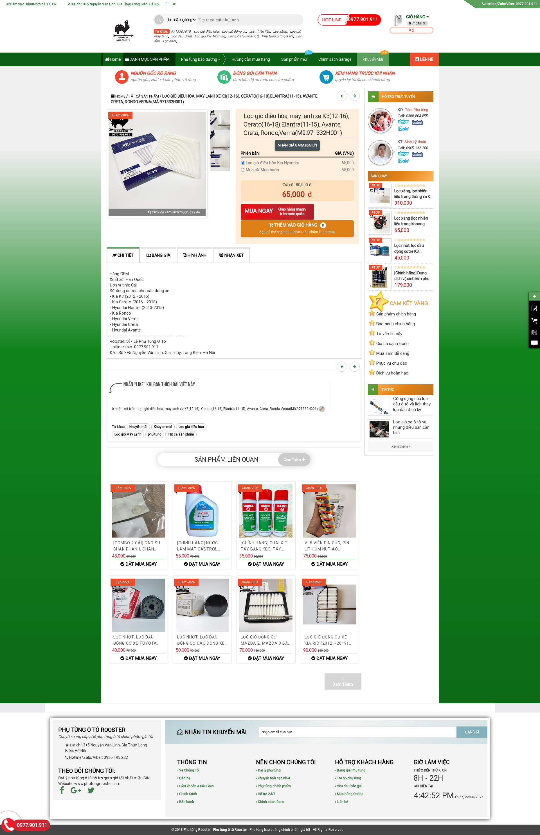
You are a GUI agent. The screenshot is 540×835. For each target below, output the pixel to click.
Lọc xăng (280, 31)
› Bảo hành (185, 802)
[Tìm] (159, 19)
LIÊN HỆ (426, 59)
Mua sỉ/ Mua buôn (262, 170)
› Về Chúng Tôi (188, 770)
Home (115, 59)
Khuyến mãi (138, 427)
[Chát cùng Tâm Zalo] (403, 128)
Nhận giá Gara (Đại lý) (297, 145)
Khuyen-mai (163, 427)
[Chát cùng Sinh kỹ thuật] (417, 154)
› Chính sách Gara (270, 802)
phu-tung (154, 434)
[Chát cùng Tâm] (417, 122)
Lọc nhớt (169, 41)
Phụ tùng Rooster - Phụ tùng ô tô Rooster (215, 830)
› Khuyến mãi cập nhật (273, 778)
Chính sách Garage (335, 59)
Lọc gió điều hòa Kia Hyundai (272, 163)
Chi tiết (125, 255)
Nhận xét (233, 255)
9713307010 (181, 31)
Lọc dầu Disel (181, 36)
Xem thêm (400, 446)
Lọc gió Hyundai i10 (243, 36)
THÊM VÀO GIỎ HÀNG (297, 228)
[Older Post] (355, 96)
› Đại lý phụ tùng (268, 770)
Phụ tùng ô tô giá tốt (277, 36)
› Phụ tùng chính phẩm (273, 786)
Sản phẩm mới (294, 59)
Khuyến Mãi (373, 59)
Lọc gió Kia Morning (210, 36)
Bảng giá (160, 255)
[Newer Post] (343, 96)
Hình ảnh (196, 255)
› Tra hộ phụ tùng (348, 778)
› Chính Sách (187, 794)
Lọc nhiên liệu (259, 31)
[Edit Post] (322, 409)
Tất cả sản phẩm (144, 96)
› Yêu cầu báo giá (348, 786)
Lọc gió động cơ (234, 31)
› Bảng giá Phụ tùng (350, 770)
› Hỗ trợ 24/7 (265, 794)
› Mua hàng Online (349, 794)
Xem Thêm (293, 459)
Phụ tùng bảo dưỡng (199, 59)
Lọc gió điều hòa (206, 31)
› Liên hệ (183, 778)
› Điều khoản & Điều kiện (195, 786)
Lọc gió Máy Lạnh (127, 434)
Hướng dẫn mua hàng (251, 59)
